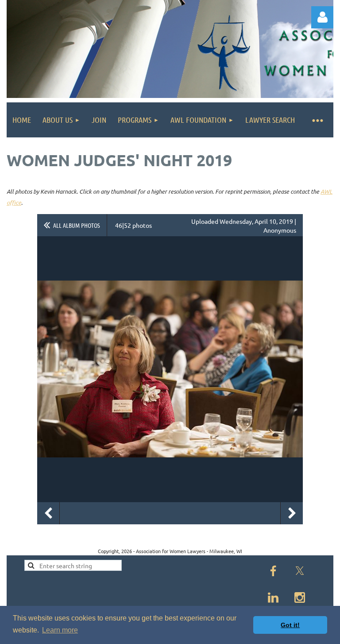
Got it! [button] (290, 624)
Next (292, 513)
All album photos (76, 225)
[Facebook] (273, 571)
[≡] (317, 119)
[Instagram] (300, 597)
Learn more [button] (60, 630)
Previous (48, 513)
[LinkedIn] (273, 597)
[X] (300, 571)
